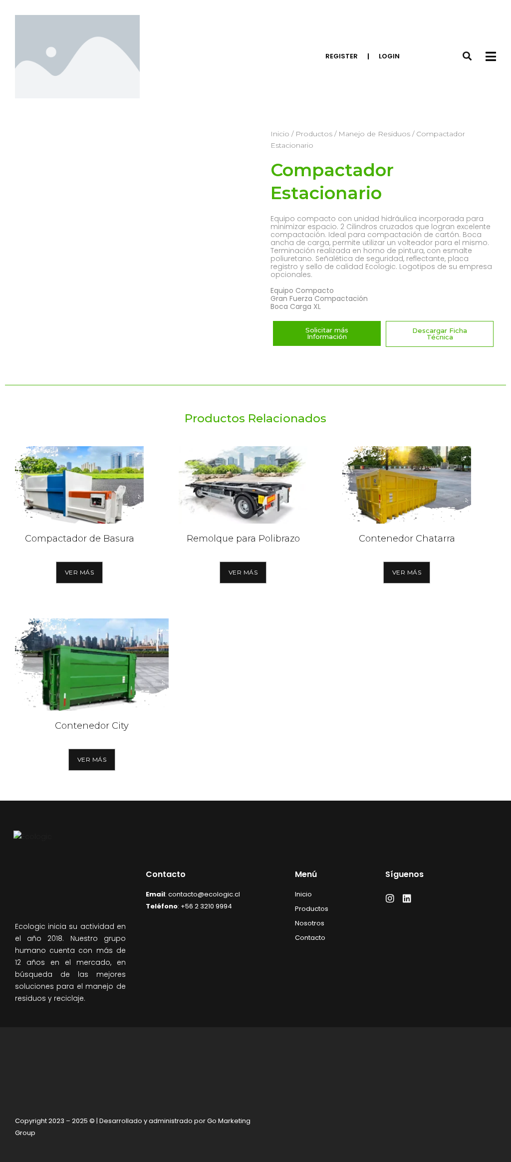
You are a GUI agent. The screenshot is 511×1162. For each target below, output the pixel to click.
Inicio (279, 133)
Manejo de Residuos (374, 133)
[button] (440, 334)
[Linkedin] (407, 898)
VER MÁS (79, 572)
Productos (313, 133)
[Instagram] (390, 898)
